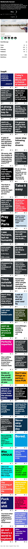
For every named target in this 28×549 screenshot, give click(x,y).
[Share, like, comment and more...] (7, 86)
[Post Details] (12, 87)
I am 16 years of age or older (9, 14)
